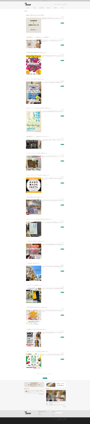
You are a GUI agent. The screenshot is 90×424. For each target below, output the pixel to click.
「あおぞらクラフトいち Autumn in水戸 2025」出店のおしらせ (39, 219)
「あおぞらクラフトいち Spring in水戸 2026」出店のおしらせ (38, 108)
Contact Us (40, 414)
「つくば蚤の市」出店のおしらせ (32, 263)
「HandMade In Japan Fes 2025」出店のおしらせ (36, 329)
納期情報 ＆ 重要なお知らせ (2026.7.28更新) (35, 15)
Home (55, 4)
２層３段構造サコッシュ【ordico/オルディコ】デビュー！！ (38, 136)
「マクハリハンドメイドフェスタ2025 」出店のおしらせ (37, 175)
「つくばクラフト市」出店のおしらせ (33, 285)
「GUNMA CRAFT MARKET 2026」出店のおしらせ (36, 52)
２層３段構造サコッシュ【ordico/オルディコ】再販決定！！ (38, 37)
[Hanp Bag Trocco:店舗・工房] (56, 395)
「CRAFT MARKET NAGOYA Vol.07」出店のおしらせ (36, 307)
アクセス (65, 406)
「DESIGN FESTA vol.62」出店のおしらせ (34, 197)
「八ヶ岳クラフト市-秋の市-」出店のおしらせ (35, 241)
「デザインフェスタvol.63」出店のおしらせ (35, 79)
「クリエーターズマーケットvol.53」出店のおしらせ (36, 153)
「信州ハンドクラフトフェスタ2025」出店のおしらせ (37, 351)
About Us (58, 4)
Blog (61, 4)
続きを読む (62, 60)
